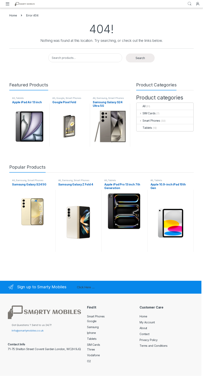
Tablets (20, 98)
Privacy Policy (149, 340)
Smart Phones (73, 98)
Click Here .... (86, 287)
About (143, 328)
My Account (147, 322)
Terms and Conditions (154, 345)
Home (13, 15)
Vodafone (93, 355)
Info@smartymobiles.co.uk (28, 330)
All (13, 98)
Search (189, 4)
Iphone (91, 332)
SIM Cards (149, 113)
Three (91, 349)
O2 (89, 361)
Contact (144, 334)
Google (60, 98)
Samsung (102, 98)
